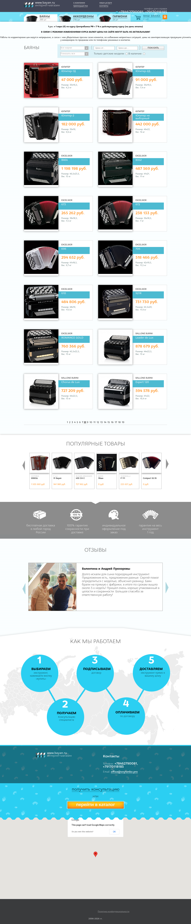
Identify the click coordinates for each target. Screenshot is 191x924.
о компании (79, 3)
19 (123, 422)
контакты (103, 6)
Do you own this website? (82, 832)
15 (108, 422)
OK (114, 832)
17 (116, 422)
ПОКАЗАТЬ (153, 48)
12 (98, 422)
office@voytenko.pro (124, 772)
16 (112, 422)
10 (91, 422)
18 (119, 422)
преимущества (80, 6)
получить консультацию (95, 789)
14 (105, 422)
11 (94, 422)
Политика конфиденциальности (113, 912)
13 (101, 422)
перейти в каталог (95, 805)
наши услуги (105, 3)
